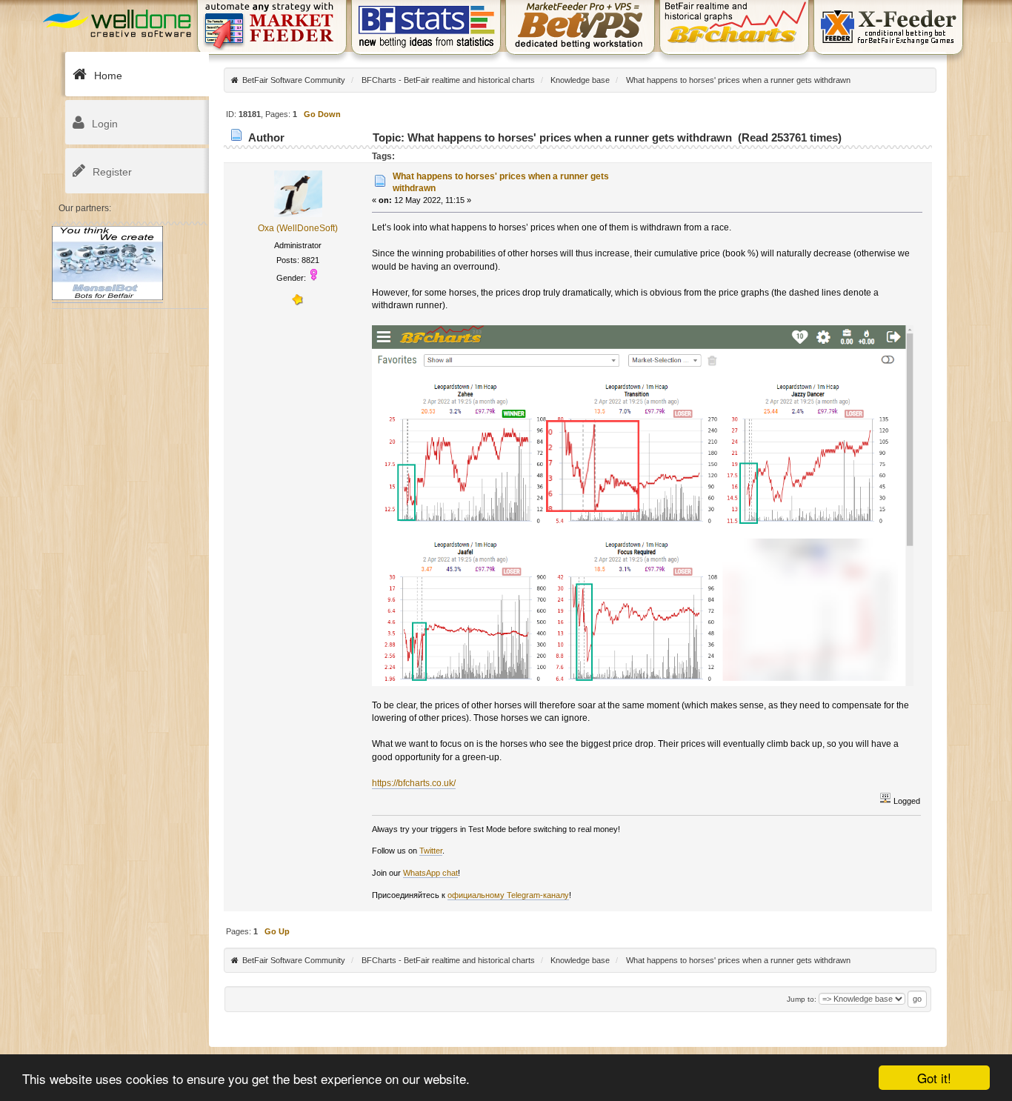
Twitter (430, 850)
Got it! (934, 1077)
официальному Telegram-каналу (508, 895)
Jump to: (801, 999)
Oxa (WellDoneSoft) (298, 228)
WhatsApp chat (430, 872)
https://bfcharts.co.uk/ (414, 783)
